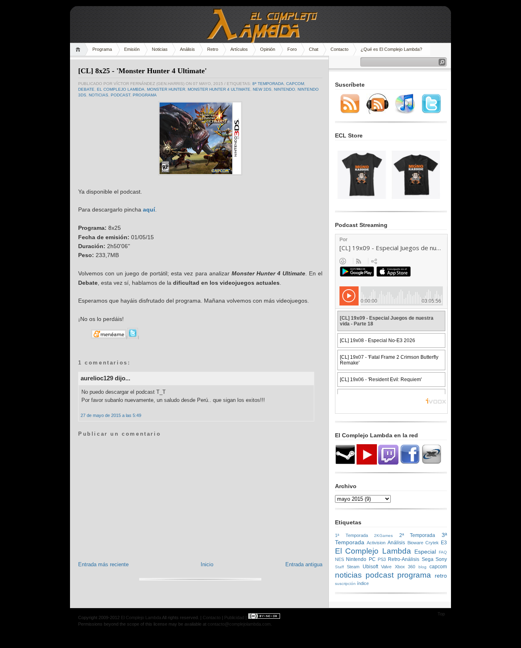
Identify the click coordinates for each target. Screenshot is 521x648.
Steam (353, 566)
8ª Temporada (268, 83)
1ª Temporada (351, 535)
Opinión (267, 49)
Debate (86, 89)
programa (145, 95)
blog (422, 567)
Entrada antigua (303, 564)
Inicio (207, 564)
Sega (427, 559)
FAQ (443, 552)
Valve (386, 566)
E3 (444, 542)
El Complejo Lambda (120, 89)
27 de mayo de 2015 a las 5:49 (111, 415)
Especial (425, 551)
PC (372, 559)
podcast (120, 95)
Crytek (432, 542)
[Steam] (345, 463)
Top (441, 613)
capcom (295, 83)
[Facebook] (410, 463)
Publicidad (234, 617)
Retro (212, 49)
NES (339, 559)
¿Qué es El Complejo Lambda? (391, 49)
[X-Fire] (431, 463)
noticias (98, 95)
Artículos (239, 49)
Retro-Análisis (403, 559)
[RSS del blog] (350, 112)
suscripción (345, 583)
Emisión (132, 49)
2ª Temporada (417, 535)
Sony (441, 559)
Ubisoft (370, 566)
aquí (149, 209)
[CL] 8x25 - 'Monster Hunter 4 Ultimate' (142, 71)
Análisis (187, 49)
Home (79, 49)
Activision (376, 542)
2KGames (383, 535)
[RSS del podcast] (377, 112)
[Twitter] (431, 112)
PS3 (382, 559)
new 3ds (262, 89)
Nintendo (284, 89)
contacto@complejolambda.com (239, 624)
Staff (339, 567)
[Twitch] (388, 463)
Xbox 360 (405, 566)
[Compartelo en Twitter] (132, 337)
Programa (102, 49)
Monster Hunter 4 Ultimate (219, 89)
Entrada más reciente (103, 564)
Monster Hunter (166, 89)
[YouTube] (367, 463)
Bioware (415, 542)
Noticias (160, 49)
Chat (313, 49)
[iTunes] (405, 112)
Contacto (339, 49)
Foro (292, 49)
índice (363, 583)
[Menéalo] (108, 337)
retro (441, 575)
